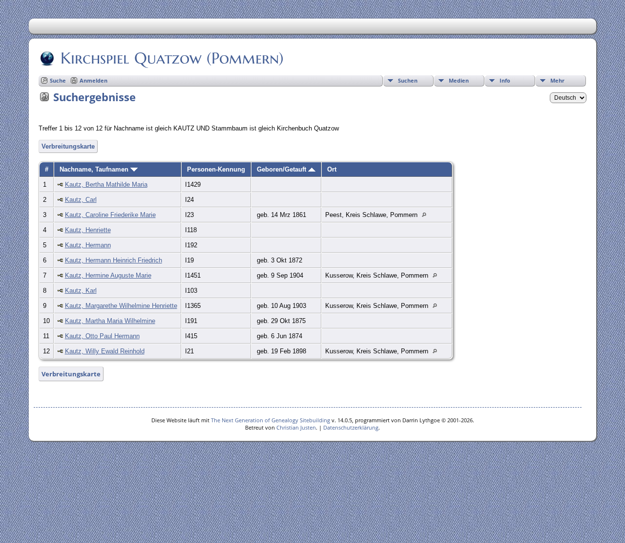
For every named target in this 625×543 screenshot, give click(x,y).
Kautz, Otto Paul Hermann (102, 336)
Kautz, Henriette (88, 230)
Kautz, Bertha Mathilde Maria (106, 184)
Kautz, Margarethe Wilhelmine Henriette (121, 305)
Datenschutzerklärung (350, 427)
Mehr (557, 80)
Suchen (407, 80)
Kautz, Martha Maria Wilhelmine (110, 321)
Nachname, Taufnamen (95, 169)
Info (505, 80)
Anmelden (93, 80)
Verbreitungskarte (68, 146)
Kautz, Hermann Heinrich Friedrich (113, 260)
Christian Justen (296, 427)
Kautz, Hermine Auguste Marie (108, 275)
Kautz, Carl (81, 199)
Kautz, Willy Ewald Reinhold (105, 351)
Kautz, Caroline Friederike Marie (110, 214)
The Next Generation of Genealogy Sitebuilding (270, 420)
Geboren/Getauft (282, 169)
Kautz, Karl (81, 290)
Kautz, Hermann (88, 245)
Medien (459, 80)
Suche (58, 80)
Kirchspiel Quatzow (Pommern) (172, 58)
